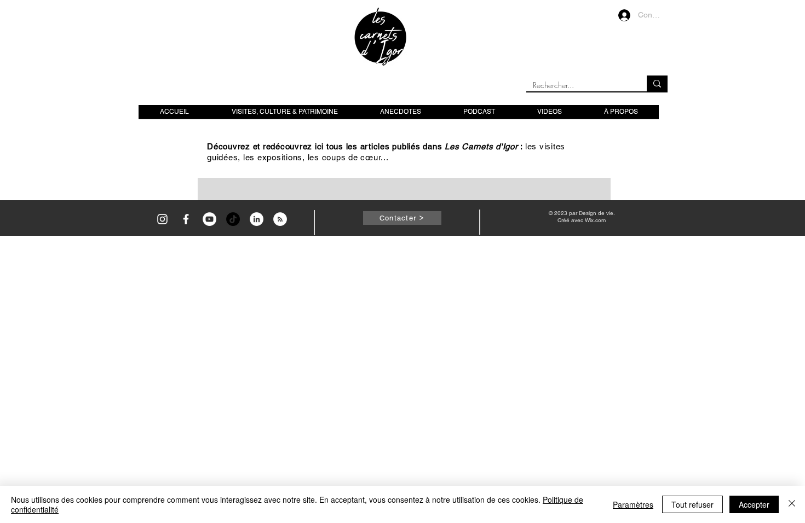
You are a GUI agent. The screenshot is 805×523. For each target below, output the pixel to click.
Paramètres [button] (633, 504)
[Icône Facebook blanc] (186, 219)
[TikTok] (233, 219)
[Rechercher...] (657, 83)
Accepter (754, 504)
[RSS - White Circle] (280, 219)
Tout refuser (692, 504)
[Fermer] (791, 504)
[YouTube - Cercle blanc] (209, 219)
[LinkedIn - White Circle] (256, 219)
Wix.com (595, 220)
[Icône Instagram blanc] (162, 219)
